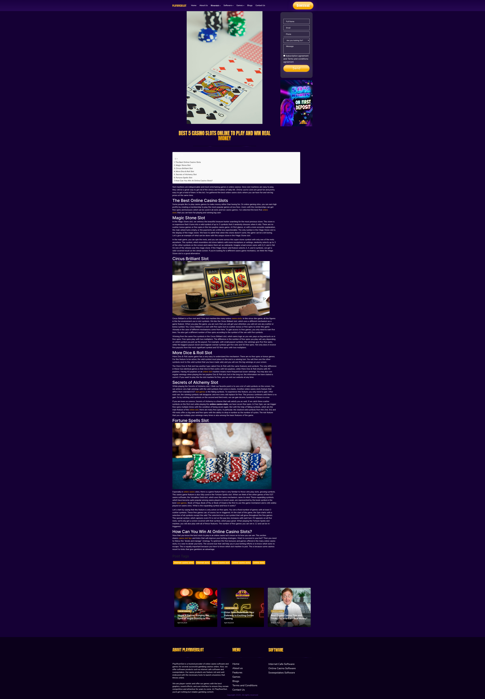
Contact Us (260, 5)
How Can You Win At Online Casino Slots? (194, 181)
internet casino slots (183, 562)
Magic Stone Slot (183, 165)
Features (237, 672)
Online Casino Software (282, 668)
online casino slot (220, 562)
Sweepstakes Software (281, 672)
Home (193, 5)
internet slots (203, 562)
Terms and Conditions (244, 685)
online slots (258, 562)
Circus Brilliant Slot (184, 168)
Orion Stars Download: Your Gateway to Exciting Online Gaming (239, 615)
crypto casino (277, 611)
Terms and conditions (298, 59)
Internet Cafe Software (281, 664)
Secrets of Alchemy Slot (186, 174)
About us (203, 5)
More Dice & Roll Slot (185, 171)
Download (303, 5)
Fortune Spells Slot (184, 177)
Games (236, 677)
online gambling (185, 611)
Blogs (249, 5)
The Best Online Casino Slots (188, 162)
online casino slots (241, 562)
